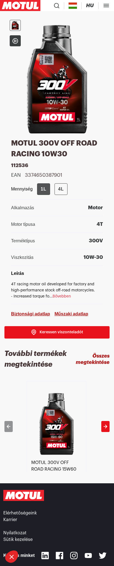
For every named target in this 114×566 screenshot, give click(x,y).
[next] (105, 426)
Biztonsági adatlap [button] (30, 314)
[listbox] (57, 426)
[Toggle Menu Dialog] (106, 5)
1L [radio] (43, 189)
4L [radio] (61, 189)
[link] (57, 332)
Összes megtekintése (93, 359)
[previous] (8, 426)
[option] (57, 426)
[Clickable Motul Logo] (20, 5)
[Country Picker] (73, 5)
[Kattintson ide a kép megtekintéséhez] (15, 25)
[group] (52, 189)
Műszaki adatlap (71, 314)
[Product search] (57, 5)
